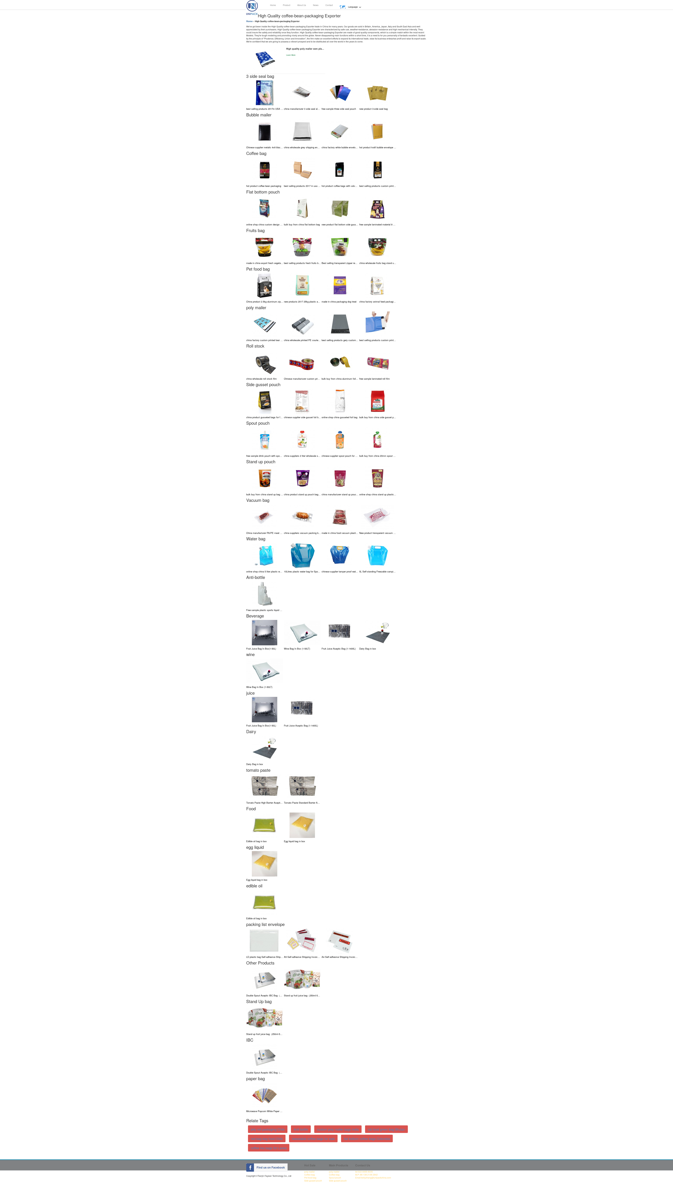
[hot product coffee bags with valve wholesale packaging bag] (340, 169)
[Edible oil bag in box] (264, 824)
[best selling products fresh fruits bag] (302, 246)
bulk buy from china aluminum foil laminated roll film (340, 378)
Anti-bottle (301, 1129)
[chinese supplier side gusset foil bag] (302, 400)
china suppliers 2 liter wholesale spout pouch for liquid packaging (302, 455)
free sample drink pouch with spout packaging (264, 455)
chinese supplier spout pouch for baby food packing (340, 455)
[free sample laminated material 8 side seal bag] (377, 208)
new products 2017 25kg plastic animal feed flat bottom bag (302, 301)
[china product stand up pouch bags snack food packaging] (302, 477)
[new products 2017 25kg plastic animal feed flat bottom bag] (302, 285)
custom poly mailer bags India (338, 1129)
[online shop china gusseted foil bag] (340, 400)
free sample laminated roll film (374, 378)
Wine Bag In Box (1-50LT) (297, 648)
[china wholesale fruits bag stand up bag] (377, 246)
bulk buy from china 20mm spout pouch (377, 455)
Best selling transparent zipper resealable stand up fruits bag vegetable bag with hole (340, 263)
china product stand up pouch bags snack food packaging (302, 494)
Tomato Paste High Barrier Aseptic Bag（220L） (264, 802)
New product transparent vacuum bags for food (377, 533)
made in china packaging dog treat (339, 301)
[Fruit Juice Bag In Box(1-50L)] (264, 632)
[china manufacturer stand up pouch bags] (340, 477)
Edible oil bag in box (256, 841)
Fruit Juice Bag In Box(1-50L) (261, 648)
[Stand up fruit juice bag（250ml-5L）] (302, 979)
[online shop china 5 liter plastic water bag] (264, 554)
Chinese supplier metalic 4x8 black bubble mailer (264, 147)
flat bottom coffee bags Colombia (367, 1138)
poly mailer (309, 1171)
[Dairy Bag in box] (377, 632)
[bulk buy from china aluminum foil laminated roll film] (340, 362)
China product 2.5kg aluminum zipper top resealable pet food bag (264, 301)
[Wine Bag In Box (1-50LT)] (302, 632)
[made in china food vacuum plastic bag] (340, 516)
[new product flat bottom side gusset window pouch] (340, 208)
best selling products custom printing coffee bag (377, 186)
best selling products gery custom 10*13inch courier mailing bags (340, 340)
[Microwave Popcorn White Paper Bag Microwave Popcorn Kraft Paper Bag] (264, 1094)
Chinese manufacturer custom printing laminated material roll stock (302, 378)
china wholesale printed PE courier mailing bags (302, 340)
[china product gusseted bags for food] (264, 400)
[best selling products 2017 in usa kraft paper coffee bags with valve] (302, 169)
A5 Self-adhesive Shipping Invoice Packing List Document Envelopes (302, 957)
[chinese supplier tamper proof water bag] (340, 554)
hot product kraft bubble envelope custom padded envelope (377, 147)
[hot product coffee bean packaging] (264, 169)
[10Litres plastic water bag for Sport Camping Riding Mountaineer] (302, 554)
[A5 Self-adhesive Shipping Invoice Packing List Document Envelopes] (302, 940)
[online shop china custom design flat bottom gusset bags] (264, 208)
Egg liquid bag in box (294, 841)
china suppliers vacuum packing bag (302, 533)
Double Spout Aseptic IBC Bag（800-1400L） (264, 995)
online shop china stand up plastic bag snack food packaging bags (377, 494)
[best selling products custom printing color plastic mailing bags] (377, 323)
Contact (329, 5)
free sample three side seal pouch (339, 108)
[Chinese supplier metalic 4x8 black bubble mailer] (264, 131)
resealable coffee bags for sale (313, 1138)
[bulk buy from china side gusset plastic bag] (377, 400)
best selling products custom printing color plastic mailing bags (377, 340)
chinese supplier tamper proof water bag (340, 571)
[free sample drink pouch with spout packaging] (264, 439)
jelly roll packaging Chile (268, 1129)
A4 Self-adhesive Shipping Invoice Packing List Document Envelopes (340, 957)
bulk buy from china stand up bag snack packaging (264, 494)
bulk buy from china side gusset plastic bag (377, 417)
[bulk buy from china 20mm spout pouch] (377, 439)
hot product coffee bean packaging (263, 186)
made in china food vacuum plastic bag (340, 533)
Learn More (290, 55)
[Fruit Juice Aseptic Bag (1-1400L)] (340, 632)
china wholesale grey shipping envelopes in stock (302, 147)
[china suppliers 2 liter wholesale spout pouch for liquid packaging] (302, 439)
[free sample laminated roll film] (377, 362)
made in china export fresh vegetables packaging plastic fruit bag (264, 263)
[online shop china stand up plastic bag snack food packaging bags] (377, 477)
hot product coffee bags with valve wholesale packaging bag (340, 186)
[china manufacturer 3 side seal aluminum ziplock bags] (302, 92)
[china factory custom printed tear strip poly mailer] (264, 323)
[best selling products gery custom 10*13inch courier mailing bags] (340, 323)
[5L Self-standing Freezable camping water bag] (377, 554)
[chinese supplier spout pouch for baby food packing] (340, 439)
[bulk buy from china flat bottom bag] (302, 208)
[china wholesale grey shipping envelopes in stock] (302, 131)
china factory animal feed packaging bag (377, 301)
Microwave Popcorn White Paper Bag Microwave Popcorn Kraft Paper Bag (264, 1111)
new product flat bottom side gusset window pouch (340, 224)
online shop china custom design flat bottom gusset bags (264, 224)
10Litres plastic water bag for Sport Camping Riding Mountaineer (302, 571)
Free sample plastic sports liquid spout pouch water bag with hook (264, 610)
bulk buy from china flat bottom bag (302, 224)
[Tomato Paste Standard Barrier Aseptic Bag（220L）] (302, 786)
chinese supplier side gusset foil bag (302, 417)
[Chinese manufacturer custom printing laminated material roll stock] (302, 362)
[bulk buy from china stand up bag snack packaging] (264, 477)
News (315, 5)
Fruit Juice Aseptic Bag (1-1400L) (339, 648)
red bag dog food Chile (267, 1138)
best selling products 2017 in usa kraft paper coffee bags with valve (302, 186)
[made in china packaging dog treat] (340, 285)
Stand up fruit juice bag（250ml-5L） (302, 995)
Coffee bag (309, 1174)
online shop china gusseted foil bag (339, 417)
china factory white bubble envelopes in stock (340, 147)
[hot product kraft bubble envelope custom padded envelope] (377, 131)
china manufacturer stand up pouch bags (340, 494)
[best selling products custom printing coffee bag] (377, 169)
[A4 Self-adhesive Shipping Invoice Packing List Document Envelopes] (340, 940)
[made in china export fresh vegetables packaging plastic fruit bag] (264, 246)
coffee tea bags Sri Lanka (269, 1148)
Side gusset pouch (313, 1180)
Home (273, 5)
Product (286, 5)
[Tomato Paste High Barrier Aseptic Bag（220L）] (264, 786)
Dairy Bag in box (367, 648)
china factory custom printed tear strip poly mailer (264, 340)
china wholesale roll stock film (261, 378)
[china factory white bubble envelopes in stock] (340, 131)
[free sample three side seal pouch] (340, 92)
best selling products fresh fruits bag (302, 263)
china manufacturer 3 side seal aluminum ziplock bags (302, 108)
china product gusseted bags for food (264, 417)
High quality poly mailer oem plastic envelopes (305, 48)
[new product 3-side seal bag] (377, 92)
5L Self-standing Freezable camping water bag (377, 571)
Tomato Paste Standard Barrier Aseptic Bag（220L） (302, 802)
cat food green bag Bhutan (386, 1129)
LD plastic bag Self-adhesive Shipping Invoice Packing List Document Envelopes (264, 957)
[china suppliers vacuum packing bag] (302, 516)
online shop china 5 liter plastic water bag (264, 571)
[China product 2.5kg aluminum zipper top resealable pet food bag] (264, 285)
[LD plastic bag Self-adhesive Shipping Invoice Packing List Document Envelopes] (264, 940)
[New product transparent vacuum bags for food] (377, 516)
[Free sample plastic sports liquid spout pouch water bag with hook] (264, 593)
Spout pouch (335, 1177)
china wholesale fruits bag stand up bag (377, 263)
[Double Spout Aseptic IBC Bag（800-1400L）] (264, 979)
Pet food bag (310, 1177)
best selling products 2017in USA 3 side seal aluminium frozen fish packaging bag (264, 108)
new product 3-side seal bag (373, 108)
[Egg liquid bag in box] (302, 824)
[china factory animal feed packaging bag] (377, 285)
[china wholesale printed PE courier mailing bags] (302, 323)
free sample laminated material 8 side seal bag (377, 224)
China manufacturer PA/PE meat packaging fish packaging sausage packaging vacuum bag (264, 533)
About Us (301, 5)
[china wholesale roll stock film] (264, 362)
